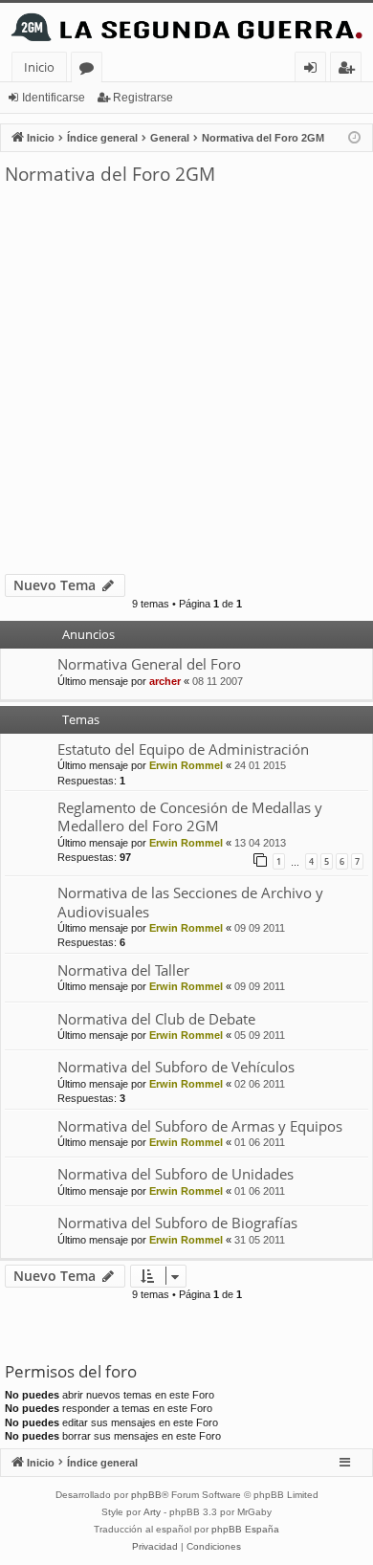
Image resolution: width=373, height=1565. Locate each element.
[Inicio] (186, 27)
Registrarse (143, 97)
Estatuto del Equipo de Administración (183, 749)
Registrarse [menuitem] (350, 70)
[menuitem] (155, 1546)
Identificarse (53, 97)
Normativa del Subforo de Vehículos (176, 1066)
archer (165, 681)
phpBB (146, 1494)
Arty (152, 1512)
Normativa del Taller (123, 970)
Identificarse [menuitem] (314, 70)
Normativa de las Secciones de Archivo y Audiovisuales (190, 901)
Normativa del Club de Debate (156, 1018)
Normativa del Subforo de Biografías (177, 1222)
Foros (90, 70)
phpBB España (245, 1529)
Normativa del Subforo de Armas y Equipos (199, 1125)
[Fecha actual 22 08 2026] (354, 138)
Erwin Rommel (186, 765)
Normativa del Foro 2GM (110, 174)
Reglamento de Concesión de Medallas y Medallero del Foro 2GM (189, 816)
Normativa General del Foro (149, 663)
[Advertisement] (186, 377)
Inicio (39, 67)
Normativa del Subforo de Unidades (175, 1173)
